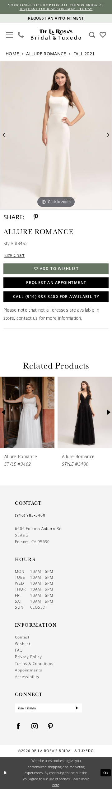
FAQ (19, 650)
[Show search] (92, 34)
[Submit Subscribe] (77, 707)
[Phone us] (20, 34)
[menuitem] (9, 34)
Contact (22, 637)
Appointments (28, 670)
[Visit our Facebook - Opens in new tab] (18, 726)
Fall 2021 (84, 54)
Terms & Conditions (34, 663)
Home (12, 54)
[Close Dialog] (5, 773)
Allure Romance (46, 54)
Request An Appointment (56, 282)
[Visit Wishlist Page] (102, 34)
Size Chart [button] (14, 255)
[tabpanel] (56, 135)
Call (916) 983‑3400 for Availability (56, 296)
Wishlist (22, 643)
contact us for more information (48, 318)
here (55, 784)
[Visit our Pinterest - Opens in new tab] (50, 726)
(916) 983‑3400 (30, 515)
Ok (106, 772)
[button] (9, 34)
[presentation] (27, 412)
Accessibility (27, 676)
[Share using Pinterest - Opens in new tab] (35, 216)
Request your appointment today (56, 9)
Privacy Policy (28, 656)
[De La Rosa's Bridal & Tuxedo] (56, 34)
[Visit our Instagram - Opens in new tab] (34, 726)
